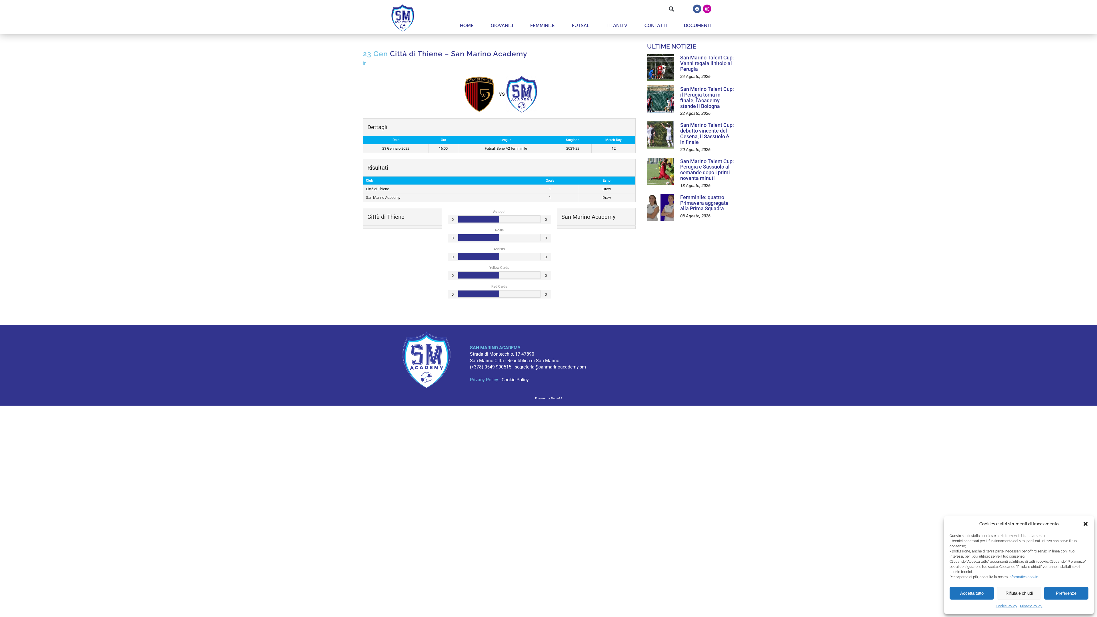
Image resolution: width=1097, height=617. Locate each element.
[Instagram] (707, 9)
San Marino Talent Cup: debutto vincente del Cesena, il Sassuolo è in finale (707, 133)
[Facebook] (697, 9)
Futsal (580, 25)
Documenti (697, 25)
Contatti (655, 25)
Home (467, 25)
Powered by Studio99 (548, 398)
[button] (1085, 524)
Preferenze (1066, 593)
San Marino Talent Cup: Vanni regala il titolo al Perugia (707, 63)
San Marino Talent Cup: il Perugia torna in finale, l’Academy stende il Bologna (707, 97)
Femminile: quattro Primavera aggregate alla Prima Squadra (704, 203)
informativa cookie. (1024, 577)
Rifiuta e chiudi (1019, 593)
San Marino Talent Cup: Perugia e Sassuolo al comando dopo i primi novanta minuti (707, 169)
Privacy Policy (1031, 606)
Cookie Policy (1006, 606)
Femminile (542, 25)
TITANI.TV (616, 25)
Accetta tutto (972, 593)
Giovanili (502, 25)
